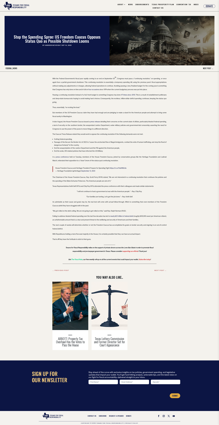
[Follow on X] (169, 416)
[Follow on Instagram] (164, 416)
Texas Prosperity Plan (163, 5)
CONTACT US (92, 416)
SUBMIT (175, 395)
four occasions (93, 89)
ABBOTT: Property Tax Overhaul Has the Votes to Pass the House (70, 341)
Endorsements (142, 5)
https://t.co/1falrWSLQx (118, 168)
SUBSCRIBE (103, 416)
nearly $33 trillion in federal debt (121, 216)
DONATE (128, 416)
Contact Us (158, 8)
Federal (9, 68)
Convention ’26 (183, 5)
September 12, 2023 (88, 171)
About (120, 5)
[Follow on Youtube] (174, 416)
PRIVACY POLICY (131, 423)
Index (196, 5)
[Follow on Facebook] (159, 416)
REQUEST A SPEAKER (116, 416)
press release (95, 122)
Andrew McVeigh (52, 45)
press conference (62, 157)
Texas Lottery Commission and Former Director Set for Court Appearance (109, 341)
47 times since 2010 (128, 95)
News (130, 5)
